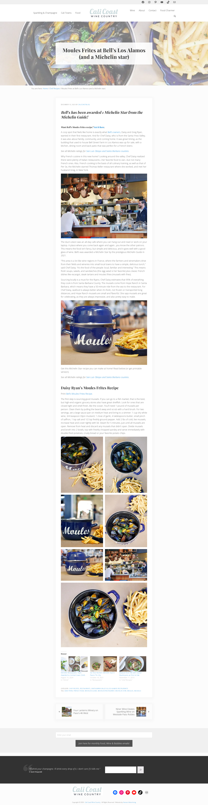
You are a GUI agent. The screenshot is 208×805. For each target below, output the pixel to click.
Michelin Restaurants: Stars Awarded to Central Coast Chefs (73, 674)
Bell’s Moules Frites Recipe (79, 393)
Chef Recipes (74, 688)
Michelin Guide (91, 691)
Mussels (137, 691)
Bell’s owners (114, 132)
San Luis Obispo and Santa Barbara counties (107, 151)
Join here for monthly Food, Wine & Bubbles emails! (104, 743)
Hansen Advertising (129, 802)
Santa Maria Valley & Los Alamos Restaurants (109, 688)
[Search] (140, 769)
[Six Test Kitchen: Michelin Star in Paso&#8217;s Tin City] (103, 664)
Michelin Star (120, 691)
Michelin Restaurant (106, 691)
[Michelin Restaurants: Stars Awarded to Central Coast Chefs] (74, 664)
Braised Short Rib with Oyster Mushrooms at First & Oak (130, 674)
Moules (130, 691)
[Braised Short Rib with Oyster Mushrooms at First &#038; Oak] (132, 664)
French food (79, 691)
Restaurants (85, 688)
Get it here (99, 127)
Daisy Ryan (69, 691)
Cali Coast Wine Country (92, 802)
